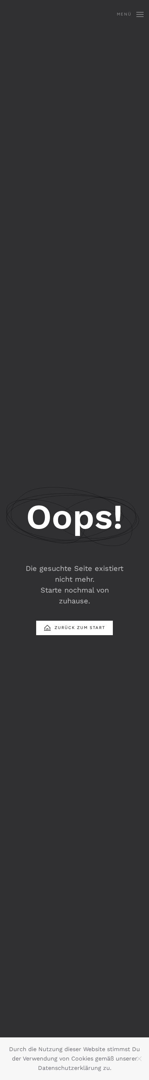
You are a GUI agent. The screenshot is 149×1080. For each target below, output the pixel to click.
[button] (130, 14)
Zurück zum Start (80, 627)
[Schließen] (139, 1058)
